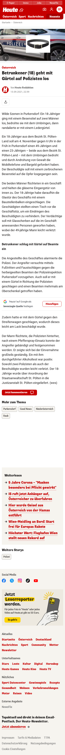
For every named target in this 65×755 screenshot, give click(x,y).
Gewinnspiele (37, 682)
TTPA (47, 737)
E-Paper (11, 3)
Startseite (6, 22)
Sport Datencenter (14, 682)
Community (39, 645)
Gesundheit (9, 688)
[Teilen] (6, 102)
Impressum (8, 737)
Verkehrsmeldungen (45, 688)
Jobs (39, 3)
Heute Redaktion (24, 87)
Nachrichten (10, 645)
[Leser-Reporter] (44, 9)
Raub (5, 415)
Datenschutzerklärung (14, 743)
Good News (26, 409)
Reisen (17, 693)
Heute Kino (29, 669)
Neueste (55, 16)
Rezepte (55, 682)
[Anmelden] (52, 9)
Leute (15, 664)
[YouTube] (36, 580)
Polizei (6, 556)
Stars (5, 664)
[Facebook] (4, 580)
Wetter (53, 645)
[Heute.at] (10, 9)
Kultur (27, 664)
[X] (12, 580)
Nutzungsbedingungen (43, 743)
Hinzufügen (52, 304)
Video (28, 693)
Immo (25, 3)
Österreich (10, 16)
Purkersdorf (9, 409)
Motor (6, 693)
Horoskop (52, 664)
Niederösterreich (44, 409)
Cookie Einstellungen (13, 749)
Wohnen (25, 688)
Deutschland (43, 639)
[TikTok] (28, 580)
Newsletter (9, 650)
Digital (38, 664)
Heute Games (10, 669)
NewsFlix (54, 3)
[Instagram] (20, 580)
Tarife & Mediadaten (29, 737)
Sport (22, 16)
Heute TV (45, 669)
